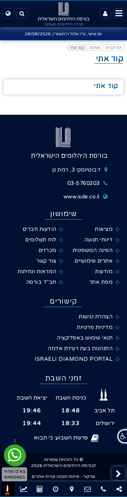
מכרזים (47, 250)
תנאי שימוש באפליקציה (85, 338)
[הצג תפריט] (119, 13)
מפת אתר (101, 282)
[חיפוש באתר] (22, 13)
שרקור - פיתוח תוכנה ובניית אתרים (63, 476)
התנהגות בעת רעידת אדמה (80, 348)
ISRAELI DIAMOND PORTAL (74, 359)
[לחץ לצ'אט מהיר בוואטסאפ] (14, 455)
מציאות (104, 229)
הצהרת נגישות (96, 316)
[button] (118, 473)
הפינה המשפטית (93, 250)
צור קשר (46, 261)
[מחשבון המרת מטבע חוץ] (56, 489)
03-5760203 (83, 183)
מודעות (104, 271)
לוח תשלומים (40, 239)
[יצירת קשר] (87, 489)
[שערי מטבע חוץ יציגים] (24, 489)
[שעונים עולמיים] (40, 489)
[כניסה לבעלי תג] (105, 13)
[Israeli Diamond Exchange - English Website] (8, 13)
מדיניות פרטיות (95, 327)
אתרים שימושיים (93, 261)
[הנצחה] (8, 489)
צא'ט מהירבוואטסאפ (14, 474)
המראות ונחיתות (37, 271)
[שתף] (119, 489)
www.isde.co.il (81, 196)
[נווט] (71, 489)
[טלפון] (103, 489)
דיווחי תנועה (98, 239)
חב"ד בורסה (41, 282)
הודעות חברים (39, 229)
